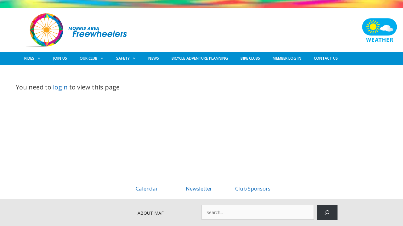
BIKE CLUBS (250, 58)
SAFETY (123, 58)
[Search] (327, 212)
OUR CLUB (89, 58)
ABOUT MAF (151, 213)
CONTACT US (326, 58)
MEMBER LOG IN (287, 58)
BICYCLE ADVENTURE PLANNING (200, 58)
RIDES (29, 58)
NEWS (153, 58)
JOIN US (60, 58)
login (60, 87)
